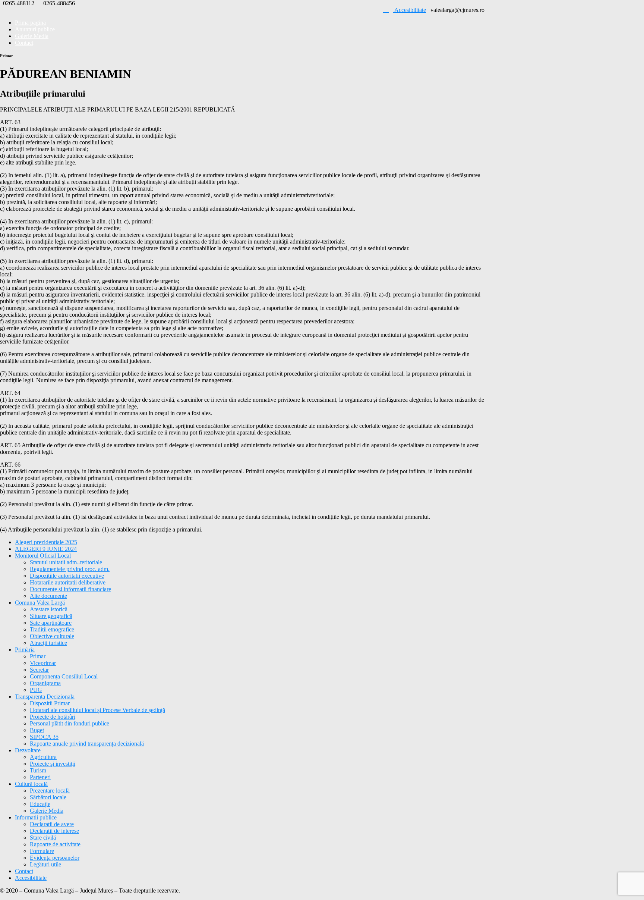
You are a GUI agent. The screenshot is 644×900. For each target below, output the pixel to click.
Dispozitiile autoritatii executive (67, 576)
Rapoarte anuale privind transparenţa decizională (87, 743)
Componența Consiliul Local (64, 676)
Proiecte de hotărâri (52, 717)
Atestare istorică (48, 609)
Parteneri (40, 777)
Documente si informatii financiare (70, 589)
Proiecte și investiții (52, 764)
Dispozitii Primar (50, 703)
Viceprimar (43, 663)
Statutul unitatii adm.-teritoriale (66, 562)
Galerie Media (46, 811)
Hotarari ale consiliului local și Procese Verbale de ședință (97, 710)
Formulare (42, 851)
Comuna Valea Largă (40, 602)
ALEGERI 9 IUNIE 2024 (46, 549)
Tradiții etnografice (52, 629)
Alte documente (48, 596)
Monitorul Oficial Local (43, 555)
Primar (37, 656)
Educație (40, 804)
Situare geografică (51, 616)
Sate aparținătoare (51, 623)
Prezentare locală (50, 790)
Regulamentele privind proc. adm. (70, 569)
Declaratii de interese (54, 831)
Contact (24, 43)
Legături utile (45, 864)
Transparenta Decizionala (45, 696)
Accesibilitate (409, 10)
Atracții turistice (48, 643)
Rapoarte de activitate (55, 844)
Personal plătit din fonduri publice (69, 723)
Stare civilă (43, 837)
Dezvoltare (28, 750)
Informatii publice (36, 817)
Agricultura (43, 757)
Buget (37, 730)
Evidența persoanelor (54, 857)
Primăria (25, 649)
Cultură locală (31, 784)
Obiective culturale (52, 636)
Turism (38, 770)
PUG (36, 690)
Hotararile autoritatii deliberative (67, 582)
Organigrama (45, 683)
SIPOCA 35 (44, 737)
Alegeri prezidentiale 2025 (46, 542)
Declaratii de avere (52, 824)
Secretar (39, 670)
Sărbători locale (48, 797)
